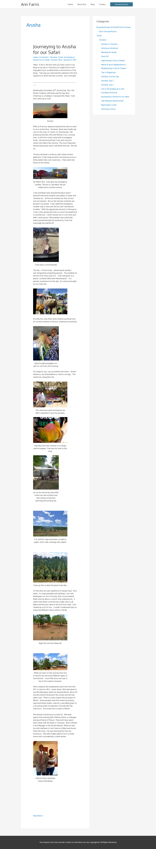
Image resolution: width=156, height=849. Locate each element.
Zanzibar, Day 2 (107, 80)
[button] (121, 4)
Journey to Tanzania (109, 44)
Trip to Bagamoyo (108, 72)
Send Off (104, 56)
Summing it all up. (108, 109)
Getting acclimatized (109, 48)
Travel (60, 57)
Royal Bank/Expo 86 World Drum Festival (113, 27)
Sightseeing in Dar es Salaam (113, 60)
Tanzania (53, 57)
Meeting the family (109, 52)
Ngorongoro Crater (109, 105)
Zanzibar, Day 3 (107, 85)
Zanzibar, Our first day (110, 76)
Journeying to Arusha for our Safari (54, 49)
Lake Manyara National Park (112, 101)
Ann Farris (30, 4)
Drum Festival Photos (108, 31)
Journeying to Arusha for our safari (115, 96)
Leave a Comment (40, 57)
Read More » (38, 815)
